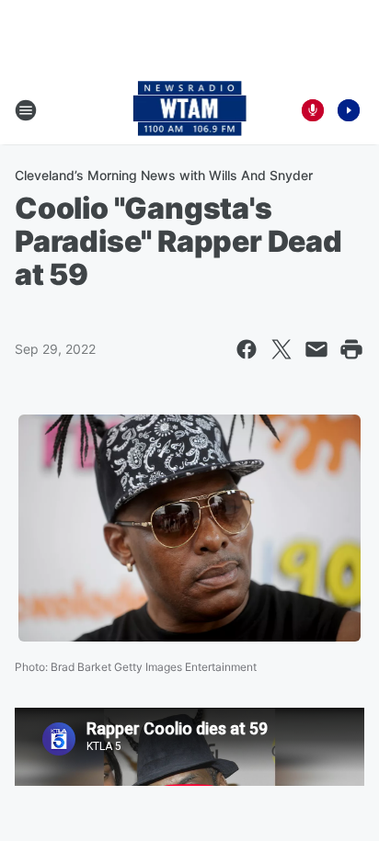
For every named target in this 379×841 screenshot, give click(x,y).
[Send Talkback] (313, 110)
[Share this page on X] (281, 349)
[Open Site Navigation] (26, 110)
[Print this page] (351, 349)
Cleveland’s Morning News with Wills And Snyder (164, 175)
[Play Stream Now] (349, 110)
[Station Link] (189, 110)
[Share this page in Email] (316, 349)
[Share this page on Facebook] (246, 349)
